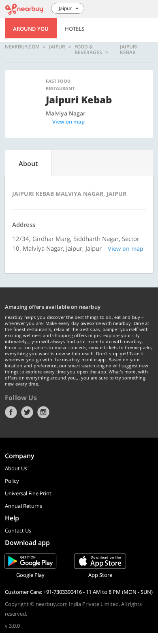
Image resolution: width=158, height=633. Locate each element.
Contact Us (18, 530)
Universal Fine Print (28, 493)
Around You (31, 28)
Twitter (27, 412)
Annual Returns (23, 505)
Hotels (74, 28)
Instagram (43, 412)
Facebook (11, 412)
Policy (12, 480)
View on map (68, 121)
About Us (16, 468)
